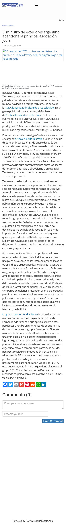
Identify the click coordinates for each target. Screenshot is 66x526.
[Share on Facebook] (5, 384)
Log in (61, 20)
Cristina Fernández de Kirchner (23, 115)
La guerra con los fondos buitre (20, 314)
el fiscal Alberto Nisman (28, 139)
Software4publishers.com (40, 520)
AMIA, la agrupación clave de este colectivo (29, 107)
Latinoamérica (8, 25)
